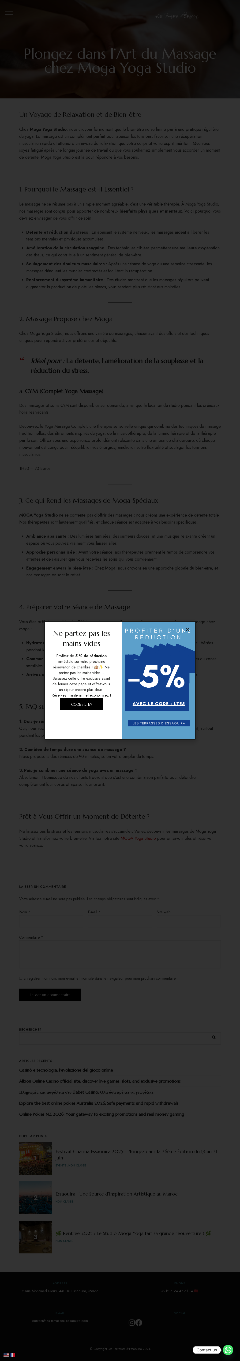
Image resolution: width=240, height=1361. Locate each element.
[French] (13, 1354)
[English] (7, 1354)
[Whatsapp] (228, 1350)
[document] (120, 680)
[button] (187, 629)
